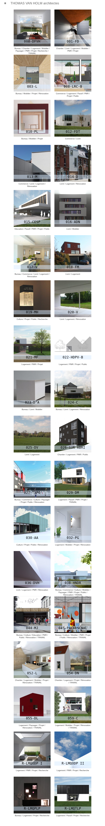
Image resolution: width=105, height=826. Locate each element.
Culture (20, 319)
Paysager (20, 51)
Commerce (60, 93)
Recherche (42, 51)
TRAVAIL (32, 53)
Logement (35, 48)
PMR (27, 51)
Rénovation (44, 93)
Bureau (17, 48)
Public (76, 96)
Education (19, 229)
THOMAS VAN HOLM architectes (35, 3)
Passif (80, 93)
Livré (67, 48)
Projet (33, 51)
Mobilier (45, 48)
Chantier (26, 48)
